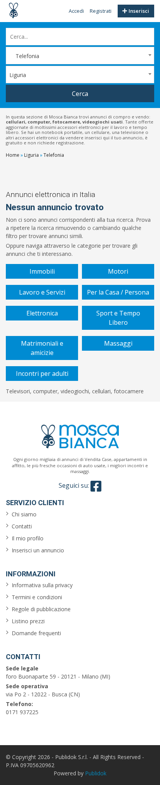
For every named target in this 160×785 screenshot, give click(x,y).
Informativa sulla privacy (42, 585)
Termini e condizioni (37, 597)
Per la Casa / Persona (118, 292)
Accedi (76, 10)
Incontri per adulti (42, 373)
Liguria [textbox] (17, 75)
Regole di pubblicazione (41, 609)
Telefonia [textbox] (24, 56)
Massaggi (118, 343)
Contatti (22, 526)
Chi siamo (24, 514)
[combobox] (80, 55)
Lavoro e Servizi (42, 292)
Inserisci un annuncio (38, 550)
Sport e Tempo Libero (118, 318)
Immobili (42, 271)
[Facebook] (95, 486)
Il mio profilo (27, 538)
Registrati (100, 10)
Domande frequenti (36, 633)
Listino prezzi (28, 621)
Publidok (95, 773)
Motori (118, 271)
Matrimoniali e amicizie (42, 348)
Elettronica (42, 313)
